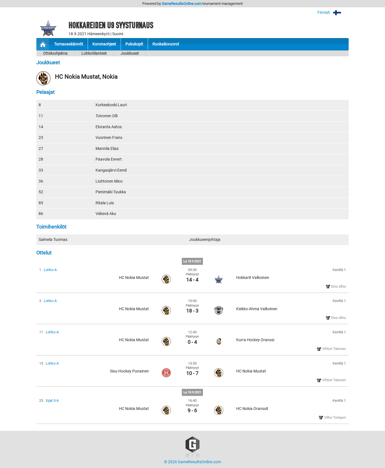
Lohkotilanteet (94, 53)
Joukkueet (130, 53)
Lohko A (50, 270)
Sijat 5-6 (52, 400)
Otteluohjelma (55, 53)
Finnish (324, 12)
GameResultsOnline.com (182, 3)
